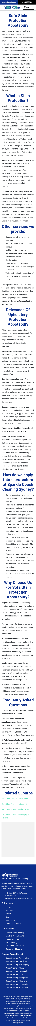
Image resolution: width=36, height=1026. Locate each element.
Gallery (8, 914)
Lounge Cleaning (12, 939)
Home (8, 907)
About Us (9, 910)
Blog (7, 917)
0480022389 (27, 2)
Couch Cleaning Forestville (17, 987)
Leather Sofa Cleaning (15, 936)
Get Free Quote (10, 2)
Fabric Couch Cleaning (15, 932)
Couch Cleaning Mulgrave (16, 981)
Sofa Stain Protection (15, 946)
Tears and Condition (14, 923)
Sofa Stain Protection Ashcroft (15, 799)
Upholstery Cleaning (14, 949)
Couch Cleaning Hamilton (16, 961)
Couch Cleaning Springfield (17, 977)
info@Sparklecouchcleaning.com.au (19, 898)
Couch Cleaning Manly (15, 968)
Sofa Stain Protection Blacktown (15, 809)
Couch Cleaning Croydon (16, 974)
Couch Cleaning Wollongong (17, 964)
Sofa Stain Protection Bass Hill (14, 804)
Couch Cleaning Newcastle (17, 971)
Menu (27, 7)
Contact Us (10, 920)
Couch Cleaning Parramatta (17, 958)
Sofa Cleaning (11, 942)
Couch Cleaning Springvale (17, 984)
